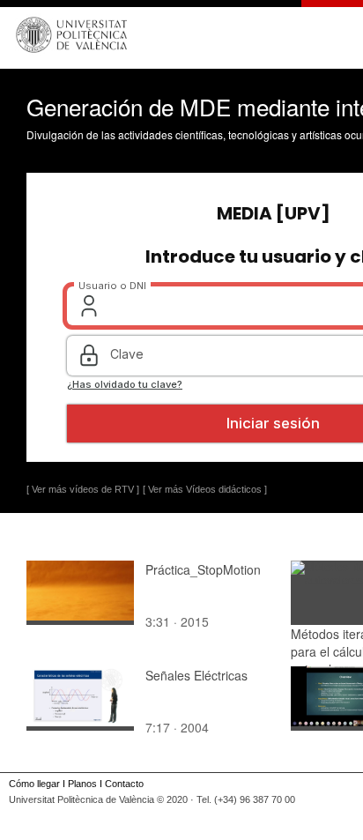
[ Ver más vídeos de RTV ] (82, 489)
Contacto (124, 783)
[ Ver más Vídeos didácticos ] (205, 489)
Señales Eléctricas (196, 675)
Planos (82, 783)
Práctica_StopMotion (203, 569)
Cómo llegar (34, 783)
